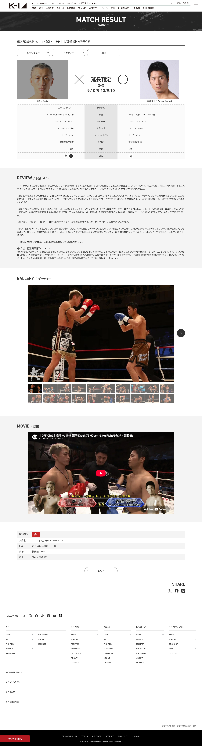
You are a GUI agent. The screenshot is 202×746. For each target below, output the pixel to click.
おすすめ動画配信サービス (186, 726)
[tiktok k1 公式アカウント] (42, 615)
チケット (15, 738)
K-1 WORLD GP (42, 3)
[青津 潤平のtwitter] (130, 156)
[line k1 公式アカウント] (48, 615)
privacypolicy (69, 736)
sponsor (10, 653)
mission (136, 736)
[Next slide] (181, 333)
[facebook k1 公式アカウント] (36, 615)
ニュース (60, 8)
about (41, 639)
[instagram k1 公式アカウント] (30, 615)
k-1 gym (10, 692)
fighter (10, 644)
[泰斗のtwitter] (66, 156)
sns (113, 8)
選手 (41, 8)
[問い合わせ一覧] (179, 3)
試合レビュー (33, 53)
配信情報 (71, 8)
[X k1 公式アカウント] (24, 615)
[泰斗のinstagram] (71, 156)
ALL (33, 3)
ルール (105, 8)
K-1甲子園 (82, 3)
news (8, 634)
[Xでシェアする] (170, 591)
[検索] (173, 3)
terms (84, 736)
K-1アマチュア (71, 3)
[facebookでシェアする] (176, 591)
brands (9, 648)
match (9, 639)
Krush (52, 3)
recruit (110, 736)
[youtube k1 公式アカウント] (54, 615)
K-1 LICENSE (148, 8)
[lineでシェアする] (183, 591)
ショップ (50, 8)
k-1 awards (13, 682)
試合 (34, 8)
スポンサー (94, 8)
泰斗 (34, 557)
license (42, 644)
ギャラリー (69, 53)
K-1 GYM (136, 8)
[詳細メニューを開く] (196, 6)
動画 (104, 53)
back (101, 570)
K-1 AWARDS (93, 3)
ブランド (82, 8)
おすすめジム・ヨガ (168, 726)
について (123, 8)
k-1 (14, 672)
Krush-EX (60, 3)
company (123, 736)
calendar (43, 634)
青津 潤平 (43, 557)
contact (96, 736)
